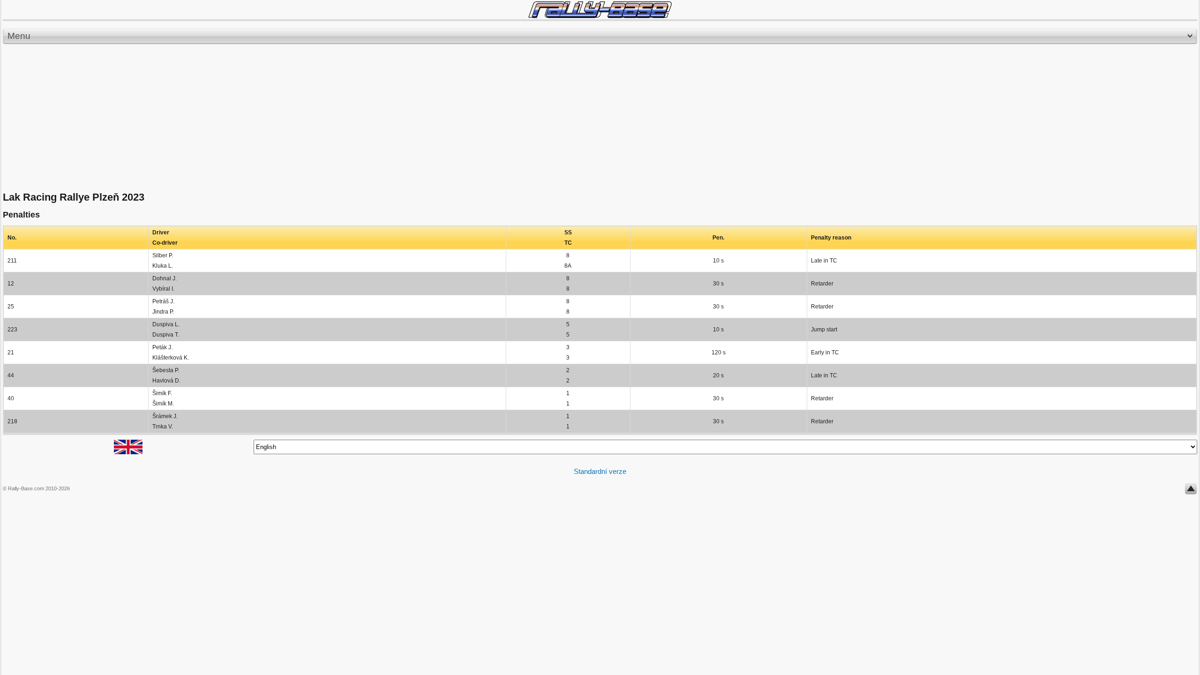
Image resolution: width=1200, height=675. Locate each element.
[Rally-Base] (600, 9)
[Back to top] (1191, 491)
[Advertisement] (600, 118)
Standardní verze (600, 471)
